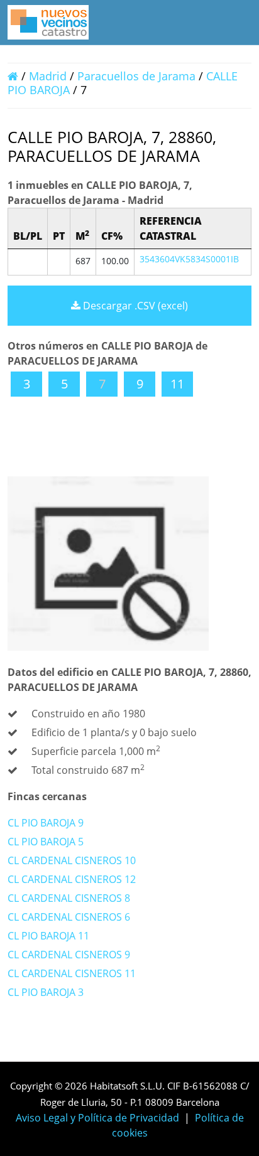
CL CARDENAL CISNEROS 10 (72, 860)
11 (177, 383)
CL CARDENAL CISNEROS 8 (69, 898)
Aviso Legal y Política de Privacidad (97, 1118)
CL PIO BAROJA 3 (46, 992)
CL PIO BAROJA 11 (48, 936)
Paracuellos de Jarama (136, 75)
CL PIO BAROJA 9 (46, 823)
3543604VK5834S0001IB (189, 259)
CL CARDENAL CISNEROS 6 (69, 917)
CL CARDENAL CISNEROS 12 (72, 879)
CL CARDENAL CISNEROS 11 (72, 973)
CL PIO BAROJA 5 (46, 841)
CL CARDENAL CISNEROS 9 (69, 954)
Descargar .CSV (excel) (134, 306)
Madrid (48, 75)
